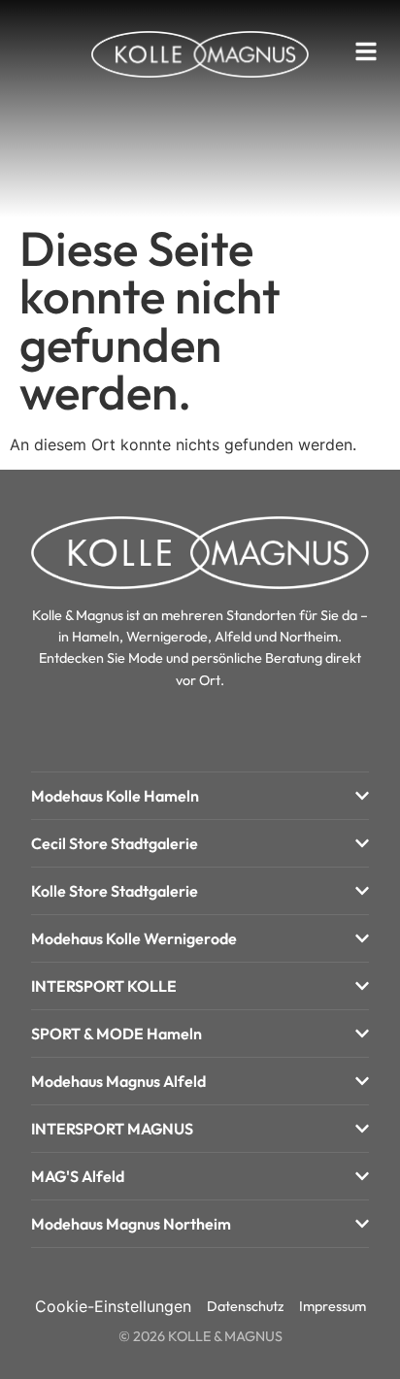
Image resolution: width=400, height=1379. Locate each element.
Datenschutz (245, 1306)
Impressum (332, 1306)
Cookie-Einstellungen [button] (113, 1306)
